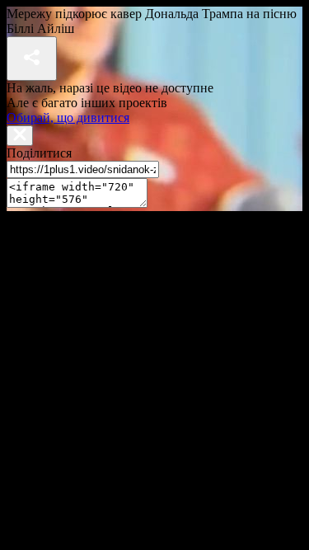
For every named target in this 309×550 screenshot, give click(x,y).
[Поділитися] (32, 58)
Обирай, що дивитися (68, 117)
